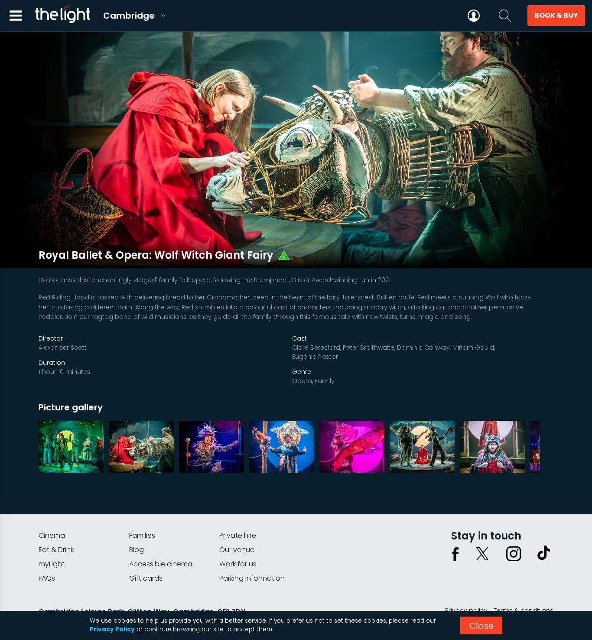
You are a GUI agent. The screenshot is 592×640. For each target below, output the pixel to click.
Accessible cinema (160, 564)
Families (142, 535)
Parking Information (252, 578)
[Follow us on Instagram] (513, 553)
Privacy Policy (112, 629)
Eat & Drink (56, 550)
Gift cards (146, 578)
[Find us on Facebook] (455, 554)
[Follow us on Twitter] (482, 553)
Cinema (52, 535)
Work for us (238, 564)
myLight (52, 564)
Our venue (236, 550)
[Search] (504, 15)
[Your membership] (473, 15)
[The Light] (62, 15)
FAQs (47, 578)
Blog (136, 550)
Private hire (237, 535)
